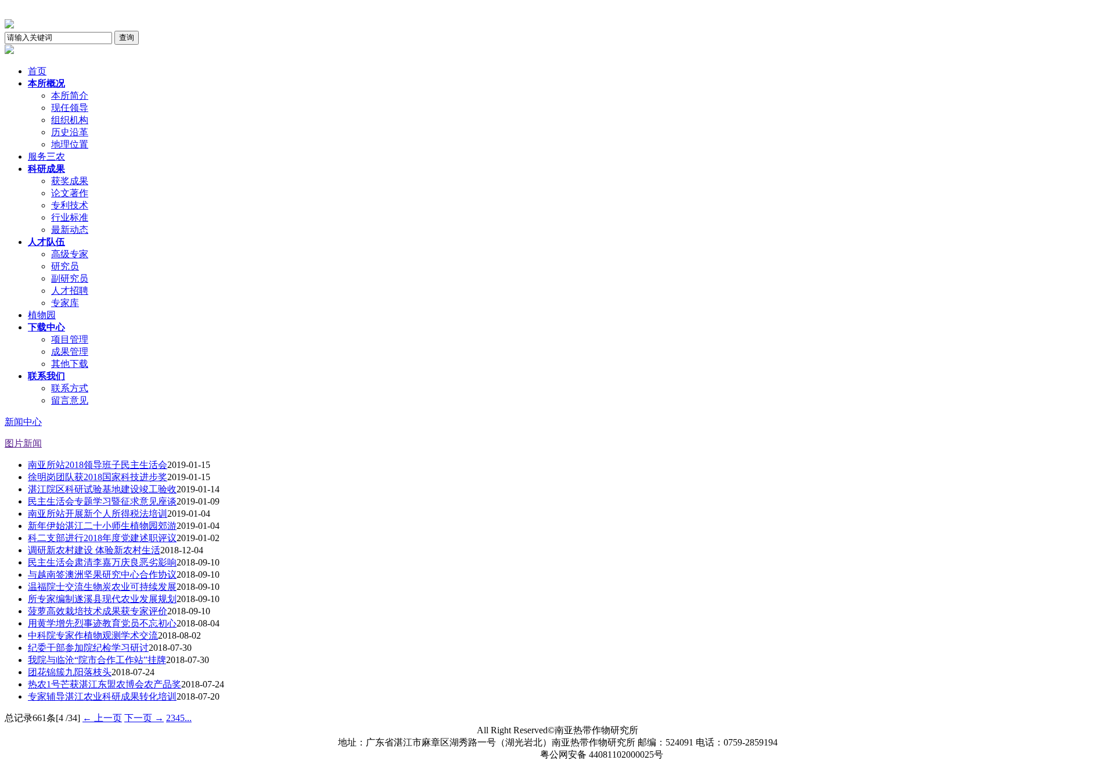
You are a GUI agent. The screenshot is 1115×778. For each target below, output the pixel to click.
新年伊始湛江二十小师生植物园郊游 (102, 526)
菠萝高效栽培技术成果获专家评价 (97, 611)
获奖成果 (69, 181)
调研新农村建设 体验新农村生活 (94, 550)
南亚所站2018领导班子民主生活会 (97, 465)
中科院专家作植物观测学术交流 (93, 635)
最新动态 (69, 230)
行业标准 (69, 217)
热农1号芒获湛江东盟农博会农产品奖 (104, 684)
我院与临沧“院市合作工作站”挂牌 (97, 660)
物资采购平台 (621, 767)
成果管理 (69, 351)
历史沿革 (69, 132)
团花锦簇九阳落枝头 (70, 672)
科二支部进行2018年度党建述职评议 (102, 538)
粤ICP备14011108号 (491, 754)
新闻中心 (23, 422)
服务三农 (46, 156)
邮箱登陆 (526, 767)
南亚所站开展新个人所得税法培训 (97, 513)
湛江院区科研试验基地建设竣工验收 (102, 489)
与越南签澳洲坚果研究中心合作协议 (102, 574)
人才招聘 (69, 291)
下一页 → (144, 718)
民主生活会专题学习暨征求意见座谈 (102, 501)
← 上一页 (102, 718)
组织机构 (69, 120)
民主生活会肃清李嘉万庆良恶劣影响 (102, 562)
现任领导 (69, 108)
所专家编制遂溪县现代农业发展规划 (102, 599)
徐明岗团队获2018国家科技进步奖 (97, 477)
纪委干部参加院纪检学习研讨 (88, 648)
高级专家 (69, 254)
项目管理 (69, 339)
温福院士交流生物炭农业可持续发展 (102, 587)
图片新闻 (23, 443)
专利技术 (69, 205)
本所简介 (69, 95)
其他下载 (69, 364)
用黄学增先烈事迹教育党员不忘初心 (102, 623)
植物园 (42, 315)
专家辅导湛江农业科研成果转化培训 (102, 696)
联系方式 (69, 388)
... (188, 718)
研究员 (65, 266)
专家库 (65, 303)
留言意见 (69, 400)
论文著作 (69, 193)
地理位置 (69, 144)
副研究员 (69, 278)
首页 (37, 71)
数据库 (568, 767)
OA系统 (482, 767)
